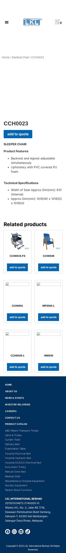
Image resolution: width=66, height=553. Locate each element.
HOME (8, 384)
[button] (7, 22)
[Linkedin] (21, 531)
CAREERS (10, 411)
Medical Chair (20, 57)
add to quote (18, 134)
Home (6, 57)
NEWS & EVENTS (14, 398)
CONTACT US (12, 418)
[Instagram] (14, 531)
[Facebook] (7, 531)
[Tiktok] (27, 531)
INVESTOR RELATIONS (17, 404)
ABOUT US (11, 391)
